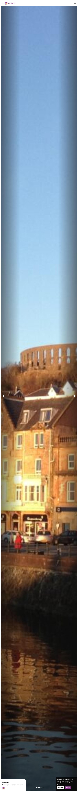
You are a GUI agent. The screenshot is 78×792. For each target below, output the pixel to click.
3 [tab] (39, 787)
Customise (60, 787)
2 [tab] (36, 787)
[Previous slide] (3, 395)
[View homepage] (8, 3)
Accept (68, 787)
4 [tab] (41, 787)
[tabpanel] (39, 396)
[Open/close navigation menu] (75, 3)
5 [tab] (43, 787)
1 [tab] (34, 787)
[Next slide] (75, 395)
